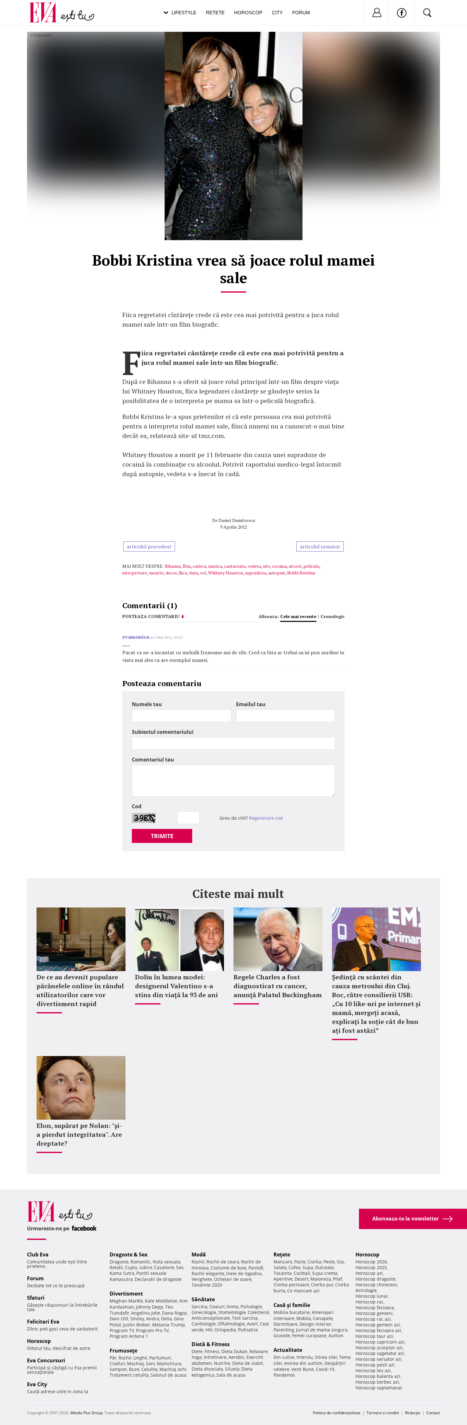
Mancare (283, 1262)
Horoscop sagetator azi (379, 1353)
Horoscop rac (369, 1302)
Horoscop (248, 12)
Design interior (315, 1324)
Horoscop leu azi (373, 1370)
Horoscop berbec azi (377, 1382)
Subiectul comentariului (162, 731)
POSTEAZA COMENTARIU (150, 616)
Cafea (294, 1267)
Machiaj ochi (172, 1369)
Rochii (125, 1358)
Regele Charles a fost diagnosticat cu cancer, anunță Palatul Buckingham (278, 986)
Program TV (122, 1330)
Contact (433, 1412)
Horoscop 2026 (371, 1262)
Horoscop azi (369, 1273)
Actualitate (288, 1349)
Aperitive (283, 1279)
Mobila (303, 1318)
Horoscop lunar (371, 1296)
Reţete (282, 1254)
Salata (280, 1267)
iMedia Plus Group (86, 1412)
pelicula (311, 566)
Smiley (137, 1319)
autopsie (276, 573)
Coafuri (117, 1363)
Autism (335, 1335)
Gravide (282, 1335)
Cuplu (131, 1267)
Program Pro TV (152, 1330)
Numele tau (147, 704)
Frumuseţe (123, 1350)
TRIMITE (162, 836)
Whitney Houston (225, 573)
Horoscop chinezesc (376, 1285)
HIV (209, 1330)
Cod (136, 806)
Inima (233, 1306)
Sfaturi (35, 1297)
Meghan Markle (126, 1301)
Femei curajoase (309, 1335)
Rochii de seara (222, 1262)
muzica (215, 566)
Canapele (323, 1318)
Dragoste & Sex (128, 1254)
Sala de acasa (230, 1375)
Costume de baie (229, 1268)
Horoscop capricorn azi (379, 1342)
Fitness (212, 1351)
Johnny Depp (149, 1307)
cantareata (235, 566)
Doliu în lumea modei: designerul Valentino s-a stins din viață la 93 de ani (176, 986)
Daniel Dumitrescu (237, 520)
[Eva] (47, 7)
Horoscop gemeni (374, 1313)
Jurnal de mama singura (322, 1330)
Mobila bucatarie (292, 1312)
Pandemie (284, 1375)
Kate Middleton (161, 1301)
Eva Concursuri (46, 1360)
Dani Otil (119, 1319)
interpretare (134, 573)
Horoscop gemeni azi (377, 1325)
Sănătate (203, 1299)
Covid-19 (325, 1369)
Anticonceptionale (211, 1318)
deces (171, 573)
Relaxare (258, 1351)
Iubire (145, 1267)
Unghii (140, 1358)
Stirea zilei (326, 1357)
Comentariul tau (153, 759)
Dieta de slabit (247, 1363)
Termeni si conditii (383, 1412)
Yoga (197, 1357)
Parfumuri (160, 1358)
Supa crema (324, 1273)
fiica (183, 573)
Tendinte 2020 (207, 1285)
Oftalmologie (231, 1324)
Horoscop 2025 (371, 1267)
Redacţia (412, 1412)
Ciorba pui (322, 1285)
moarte (156, 573)
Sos (340, 1262)
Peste (329, 1262)
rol (203, 573)
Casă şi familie (292, 1305)
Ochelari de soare (233, 1279)
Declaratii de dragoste (158, 1279)
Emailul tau (251, 704)
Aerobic (236, 1357)
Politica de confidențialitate (337, 1412)
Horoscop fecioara (374, 1307)
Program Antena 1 (129, 1336)
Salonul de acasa (168, 1375)
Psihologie (251, 1306)
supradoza (255, 573)
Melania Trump (168, 1325)
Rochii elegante (208, 1273)
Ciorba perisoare (291, 1285)
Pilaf (337, 1279)
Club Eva (38, 1254)
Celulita (149, 1369)
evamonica (135, 636)
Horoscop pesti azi (375, 1365)
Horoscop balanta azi (377, 1376)
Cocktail (302, 1273)
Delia (166, 1319)
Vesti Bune (302, 1369)
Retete (215, 12)
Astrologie (366, 1290)
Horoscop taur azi (374, 1336)
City (277, 12)
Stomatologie (232, 1312)
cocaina (279, 566)
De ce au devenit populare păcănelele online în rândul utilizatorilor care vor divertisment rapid (80, 990)
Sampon (118, 1369)
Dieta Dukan (234, 1351)
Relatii (116, 1267)
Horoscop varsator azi (378, 1359)
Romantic (141, 1262)
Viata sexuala (166, 1262)
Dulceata (324, 1267)
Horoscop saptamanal (378, 1388)
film (187, 566)
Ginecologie (204, 1312)
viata (193, 573)
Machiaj (135, 1363)
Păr (113, 1358)
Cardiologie (204, 1324)
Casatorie (164, 1267)
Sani (150, 1363)
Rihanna (173, 566)
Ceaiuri (217, 1306)
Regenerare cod (266, 818)
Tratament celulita (129, 1375)
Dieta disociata (207, 1369)
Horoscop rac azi (373, 1319)
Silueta (232, 1369)
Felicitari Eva (43, 1321)
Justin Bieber (136, 1325)
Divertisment (126, 1293)
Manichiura (169, 1363)
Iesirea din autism (303, 1363)
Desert (301, 1279)
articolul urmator (320, 546)
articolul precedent (149, 546)
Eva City (37, 1384)
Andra (152, 1319)
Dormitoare (286, 1324)
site (266, 566)
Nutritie (222, 1363)
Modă (199, 1254)
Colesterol (258, 1312)
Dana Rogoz (174, 1313)
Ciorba (314, 1262)
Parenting (284, 1330)
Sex (179, 1267)
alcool (295, 566)
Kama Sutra (122, 1273)
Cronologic (333, 616)
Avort (252, 1324)
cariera (199, 566)
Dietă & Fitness (211, 1344)
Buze (134, 1369)
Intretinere (215, 1357)
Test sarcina (245, 1318)
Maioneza (320, 1279)
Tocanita (283, 1273)
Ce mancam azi (303, 1291)
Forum (301, 12)
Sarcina (199, 1306)
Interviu (304, 1357)
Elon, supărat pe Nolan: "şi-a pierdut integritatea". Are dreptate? (79, 1134)
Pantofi (255, 1268)
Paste (300, 1262)
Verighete (202, 1279)
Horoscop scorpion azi (379, 1348)
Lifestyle (184, 12)
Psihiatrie (248, 1330)
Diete (197, 1351)
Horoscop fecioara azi (378, 1330)
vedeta (254, 566)
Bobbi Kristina (301, 573)
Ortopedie (225, 1330)
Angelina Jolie (145, 1313)
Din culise (284, 1357)
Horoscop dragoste (375, 1279)
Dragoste (119, 1262)
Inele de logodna (244, 1273)
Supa (307, 1267)
